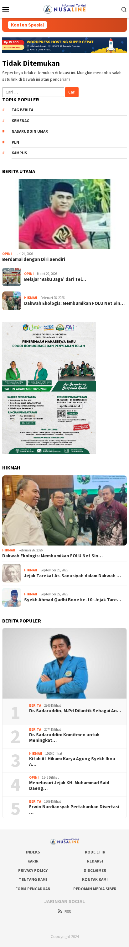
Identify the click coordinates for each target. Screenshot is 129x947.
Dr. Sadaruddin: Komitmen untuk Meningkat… (64, 737)
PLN (15, 142)
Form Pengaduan (32, 889)
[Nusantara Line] (64, 8)
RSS (67, 911)
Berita (35, 705)
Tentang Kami (33, 879)
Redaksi (95, 861)
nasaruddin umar (30, 131)
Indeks (33, 852)
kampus (19, 153)
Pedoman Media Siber (94, 889)
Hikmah (30, 298)
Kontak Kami (95, 879)
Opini (7, 254)
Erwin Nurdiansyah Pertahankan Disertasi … (74, 809)
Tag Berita (22, 110)
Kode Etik (95, 852)
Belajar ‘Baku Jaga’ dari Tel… (55, 279)
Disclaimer (95, 870)
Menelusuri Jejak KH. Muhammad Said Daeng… (69, 785)
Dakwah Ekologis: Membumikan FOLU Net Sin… (74, 303)
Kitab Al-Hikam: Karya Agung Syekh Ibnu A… (72, 761)
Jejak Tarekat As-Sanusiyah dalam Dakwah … (72, 576)
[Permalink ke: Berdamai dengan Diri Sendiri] (64, 214)
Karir (33, 861)
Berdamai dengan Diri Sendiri (33, 259)
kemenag (20, 120)
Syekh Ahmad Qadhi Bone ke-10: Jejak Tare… (72, 600)
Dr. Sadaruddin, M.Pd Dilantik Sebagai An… (75, 711)
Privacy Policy (33, 870)
